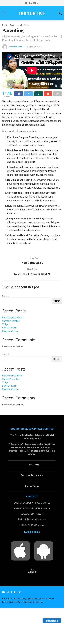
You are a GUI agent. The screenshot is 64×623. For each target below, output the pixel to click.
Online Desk (16, 47)
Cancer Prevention (11, 321)
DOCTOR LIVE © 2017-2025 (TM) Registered (20, 599)
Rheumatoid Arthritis (12, 317)
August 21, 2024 (34, 47)
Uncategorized (16, 25)
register (33, 3)
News (26, 25)
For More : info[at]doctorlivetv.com (28, 602)
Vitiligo (5, 324)
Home (4, 25)
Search (5, 296)
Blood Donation (9, 327)
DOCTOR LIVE (32, 13)
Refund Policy (32, 486)
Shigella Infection (10, 331)
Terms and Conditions (32, 475)
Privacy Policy (32, 465)
